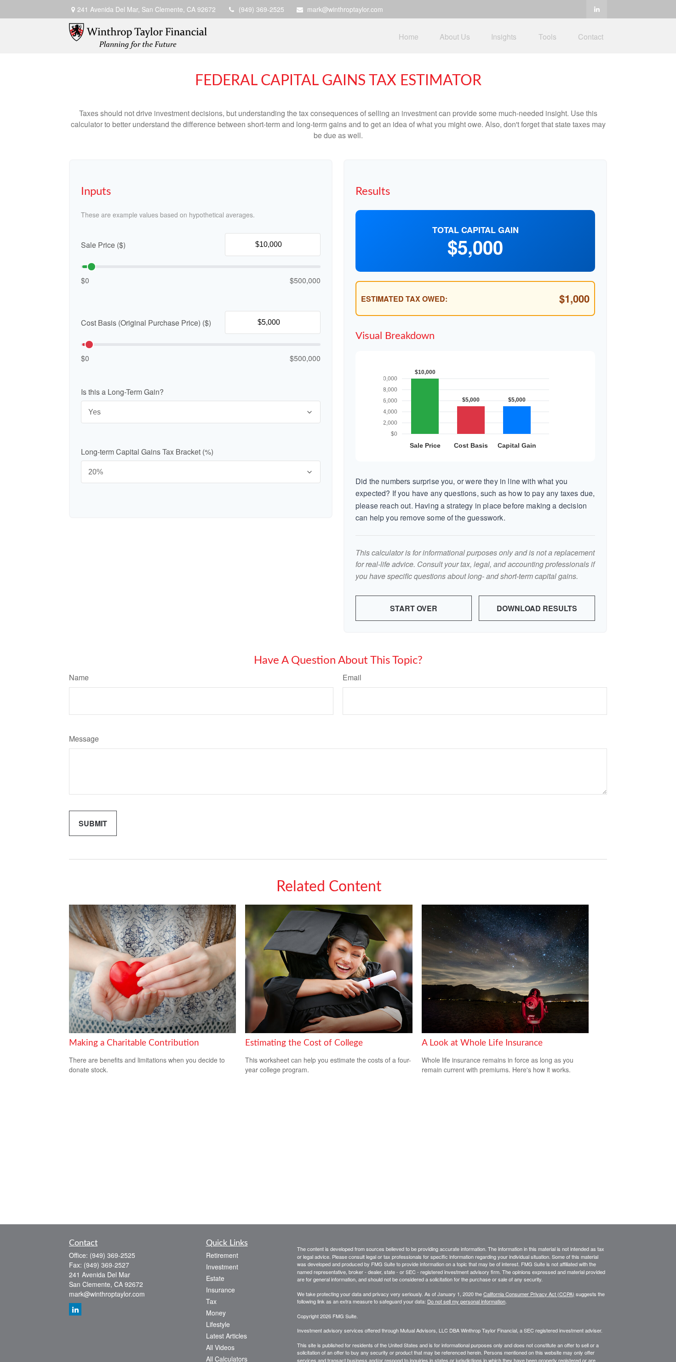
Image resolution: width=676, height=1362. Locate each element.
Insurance (220, 1289)
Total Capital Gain (475, 230)
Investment (222, 1266)
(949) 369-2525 (261, 9)
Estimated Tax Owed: (404, 298)
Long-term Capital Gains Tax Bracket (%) (147, 451)
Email (352, 677)
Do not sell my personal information (466, 1301)
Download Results (537, 608)
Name (79, 677)
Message (84, 738)
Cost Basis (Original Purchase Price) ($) (146, 322)
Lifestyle (218, 1324)
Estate (215, 1278)
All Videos (220, 1347)
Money (216, 1312)
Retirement (222, 1255)
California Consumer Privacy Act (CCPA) (528, 1294)
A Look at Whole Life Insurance (482, 1043)
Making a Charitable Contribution (134, 1043)
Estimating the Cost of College (304, 1043)
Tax (211, 1301)
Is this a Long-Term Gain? (122, 391)
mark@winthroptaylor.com (345, 9)
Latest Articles (226, 1335)
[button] (408, 35)
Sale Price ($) (103, 245)
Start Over (413, 608)
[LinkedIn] (596, 9)
